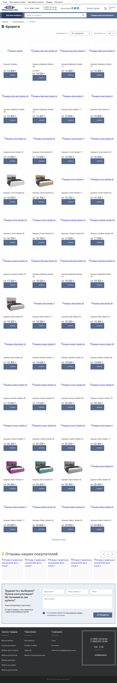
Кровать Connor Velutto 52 (44, 439)
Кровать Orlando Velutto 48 (101, 233)
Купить (13, 75)
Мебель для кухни (8, 660)
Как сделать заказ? (18, 2)
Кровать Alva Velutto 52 (13, 152)
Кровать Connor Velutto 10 (101, 398)
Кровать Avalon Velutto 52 (43, 398)
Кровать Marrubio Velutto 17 (71, 65)
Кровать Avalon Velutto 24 (72, 357)
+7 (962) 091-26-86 (50, 9)
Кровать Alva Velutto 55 (42, 152)
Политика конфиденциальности (64, 650)
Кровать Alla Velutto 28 (71, 317)
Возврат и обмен (30, 645)
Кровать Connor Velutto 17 (14, 439)
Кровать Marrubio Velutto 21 (100, 65)
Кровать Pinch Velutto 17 (71, 193)
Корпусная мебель (9, 645)
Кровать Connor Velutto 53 (72, 439)
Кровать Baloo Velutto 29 (71, 520)
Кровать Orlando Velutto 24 (72, 233)
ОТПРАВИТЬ (103, 615)
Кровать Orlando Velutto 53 (15, 274)
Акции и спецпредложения (34, 655)
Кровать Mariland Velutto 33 (100, 275)
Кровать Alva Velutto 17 (71, 109)
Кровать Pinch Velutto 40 (100, 193)
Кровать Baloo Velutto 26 (43, 520)
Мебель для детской (9, 655)
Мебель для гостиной (10, 650)
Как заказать (29, 641)
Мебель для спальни (9, 670)
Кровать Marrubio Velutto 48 (14, 110)
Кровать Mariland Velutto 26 (43, 275)
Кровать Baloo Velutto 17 (14, 520)
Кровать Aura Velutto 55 (100, 480)
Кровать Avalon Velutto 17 (43, 357)
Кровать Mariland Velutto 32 (71, 275)
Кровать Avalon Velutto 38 (101, 357)
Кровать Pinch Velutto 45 (14, 233)
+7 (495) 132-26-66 (50, 7)
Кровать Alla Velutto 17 (42, 317)
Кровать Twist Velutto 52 (14, 193)
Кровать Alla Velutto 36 (100, 317)
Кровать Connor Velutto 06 (72, 398)
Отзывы (49, 2)
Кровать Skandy (10, 64)
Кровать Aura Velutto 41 (13, 480)
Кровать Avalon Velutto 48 (14, 398)
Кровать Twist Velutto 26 (100, 152)
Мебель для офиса (9, 665)
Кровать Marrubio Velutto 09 (43, 65)
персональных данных (73, 613)
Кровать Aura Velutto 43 (42, 480)
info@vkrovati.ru (101, 655)
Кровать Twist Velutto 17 (71, 152)
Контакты (59, 2)
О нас (5, 2)
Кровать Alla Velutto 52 (13, 357)
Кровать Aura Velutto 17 (100, 439)
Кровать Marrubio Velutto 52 (43, 110)
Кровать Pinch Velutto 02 (43, 193)
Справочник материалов (102, 15)
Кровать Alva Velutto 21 (100, 109)
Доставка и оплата (36, 2)
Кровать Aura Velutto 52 (71, 480)
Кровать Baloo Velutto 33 (100, 520)
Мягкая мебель (7, 641)
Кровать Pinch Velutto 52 (43, 233)
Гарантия (27, 650)
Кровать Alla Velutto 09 (13, 317)
